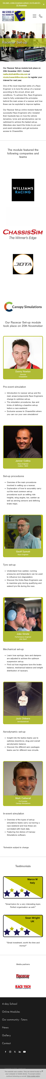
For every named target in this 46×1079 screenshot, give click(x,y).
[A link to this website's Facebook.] (5, 1052)
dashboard (22, 1068)
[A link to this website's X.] (15, 1052)
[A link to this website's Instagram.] (10, 1052)
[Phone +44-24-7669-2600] (41, 16)
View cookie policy (33, 1076)
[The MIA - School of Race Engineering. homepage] (16, 16)
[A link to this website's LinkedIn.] (20, 1052)
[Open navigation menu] (34, 16)
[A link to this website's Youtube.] (24, 1052)
